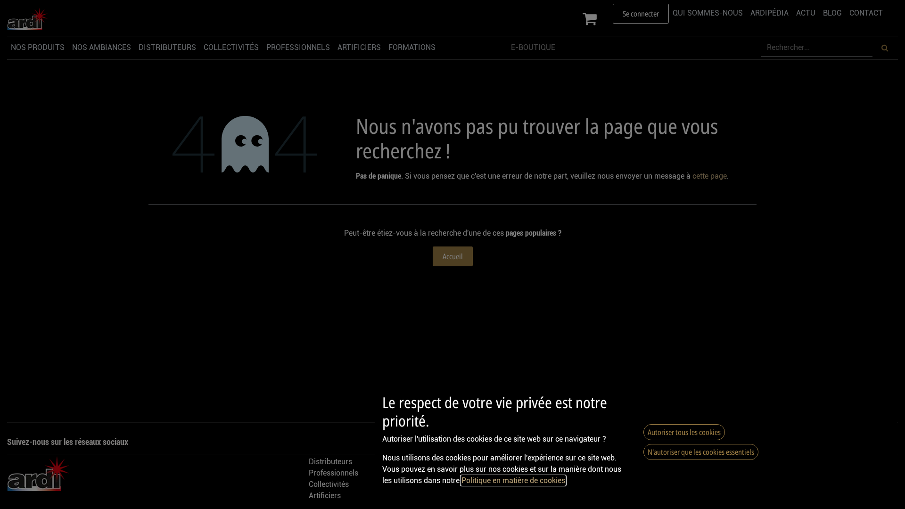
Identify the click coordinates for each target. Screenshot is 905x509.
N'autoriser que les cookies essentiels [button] (701, 452)
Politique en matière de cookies (513, 480)
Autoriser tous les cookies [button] (684, 432)
